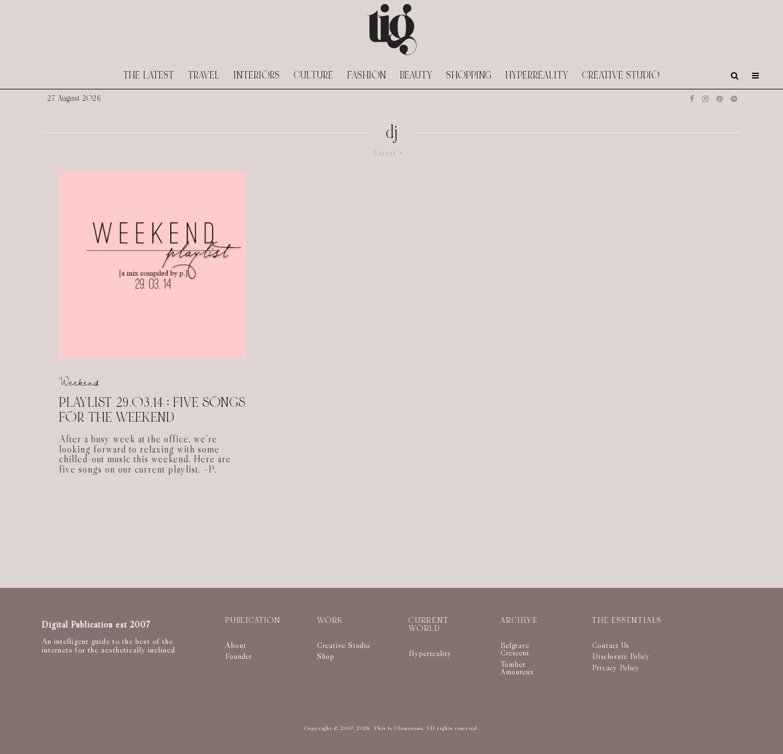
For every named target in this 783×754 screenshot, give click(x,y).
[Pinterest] (719, 98)
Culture (314, 75)
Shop (326, 656)
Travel (204, 75)
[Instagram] (705, 98)
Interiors (257, 75)
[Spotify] (734, 98)
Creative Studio (621, 75)
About (235, 645)
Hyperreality (537, 75)
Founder (238, 656)
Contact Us (610, 645)
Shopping (469, 75)
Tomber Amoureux (517, 668)
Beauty (416, 75)
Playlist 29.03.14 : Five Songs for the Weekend (152, 410)
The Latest (148, 75)
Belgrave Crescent (515, 649)
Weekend (79, 382)
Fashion (366, 75)
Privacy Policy (616, 667)
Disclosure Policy (621, 656)
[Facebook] (692, 98)
